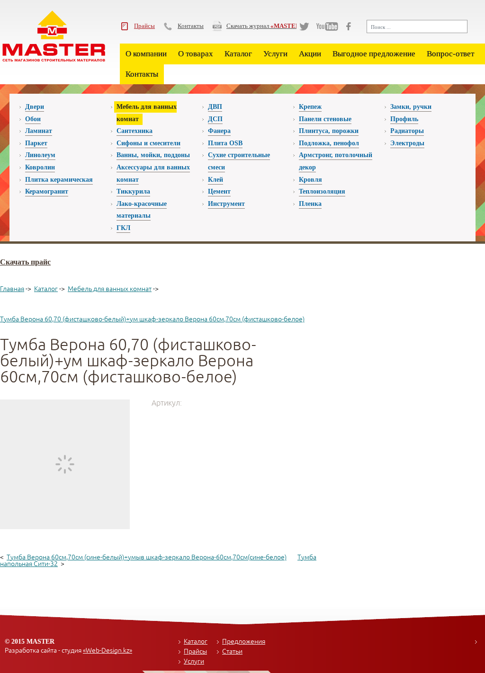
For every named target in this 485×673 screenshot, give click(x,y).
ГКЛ (123, 227)
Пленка (310, 203)
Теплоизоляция (322, 191)
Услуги (275, 53)
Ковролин (40, 167)
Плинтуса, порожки (329, 130)
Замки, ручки (410, 106)
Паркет (36, 143)
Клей (215, 179)
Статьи (232, 651)
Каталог (238, 53)
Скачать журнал (264, 25)
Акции (310, 53)
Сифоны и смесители (148, 143)
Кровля (310, 179)
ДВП (215, 106)
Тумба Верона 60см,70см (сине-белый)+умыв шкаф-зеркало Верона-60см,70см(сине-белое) (147, 557)
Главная (12, 289)
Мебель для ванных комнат (110, 289)
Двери (34, 106)
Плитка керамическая (59, 179)
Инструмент (226, 203)
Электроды (407, 143)
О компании (146, 53)
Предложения (243, 642)
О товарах (195, 53)
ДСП (215, 119)
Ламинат (38, 130)
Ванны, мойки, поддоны (153, 155)
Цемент (219, 191)
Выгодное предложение (373, 53)
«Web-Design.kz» (107, 650)
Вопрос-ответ (450, 53)
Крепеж (310, 106)
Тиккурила (133, 191)
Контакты (191, 25)
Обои (33, 119)
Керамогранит (46, 191)
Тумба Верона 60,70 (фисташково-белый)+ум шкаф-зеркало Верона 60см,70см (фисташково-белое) (152, 319)
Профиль (404, 119)
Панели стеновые (325, 119)
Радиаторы (407, 130)
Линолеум (40, 155)
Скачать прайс (25, 262)
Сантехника (135, 130)
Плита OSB (225, 143)
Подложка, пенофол (329, 143)
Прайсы (144, 25)
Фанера (219, 130)
